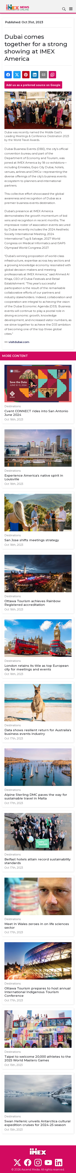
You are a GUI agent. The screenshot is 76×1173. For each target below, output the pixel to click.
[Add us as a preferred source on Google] (52, 74)
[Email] (43, 74)
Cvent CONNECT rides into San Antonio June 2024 (36, 413)
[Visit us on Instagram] (38, 1162)
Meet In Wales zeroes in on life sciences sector (36, 925)
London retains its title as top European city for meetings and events (36, 667)
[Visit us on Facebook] (27, 1162)
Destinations (12, 406)
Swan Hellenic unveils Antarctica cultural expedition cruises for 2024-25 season (37, 1123)
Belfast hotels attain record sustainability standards (37, 861)
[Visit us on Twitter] (17, 1162)
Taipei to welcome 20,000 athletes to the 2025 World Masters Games (37, 1058)
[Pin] (26, 74)
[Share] (8, 74)
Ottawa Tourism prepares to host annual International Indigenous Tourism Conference (37, 991)
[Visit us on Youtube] (48, 1162)
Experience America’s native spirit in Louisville (33, 477)
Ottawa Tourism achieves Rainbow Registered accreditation (32, 603)
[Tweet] (17, 74)
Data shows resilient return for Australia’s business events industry (37, 732)
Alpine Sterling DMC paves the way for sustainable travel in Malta (35, 796)
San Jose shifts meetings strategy (31, 540)
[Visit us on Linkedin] (58, 1162)
